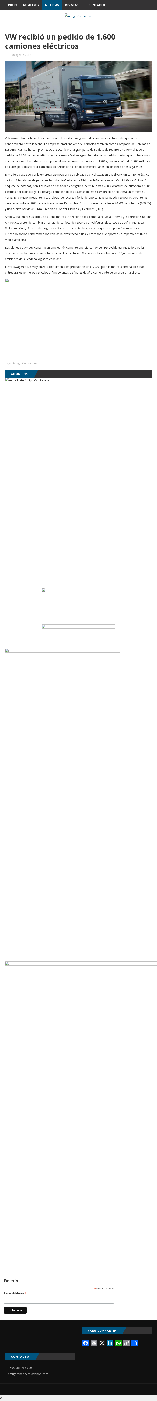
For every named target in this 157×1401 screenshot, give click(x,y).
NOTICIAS (52, 5)
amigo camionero (25, 363)
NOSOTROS (31, 5)
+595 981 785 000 (20, 1368)
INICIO (12, 5)
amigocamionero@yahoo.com (28, 1374)
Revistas (71, 5)
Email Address (15, 1293)
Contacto (97, 5)
